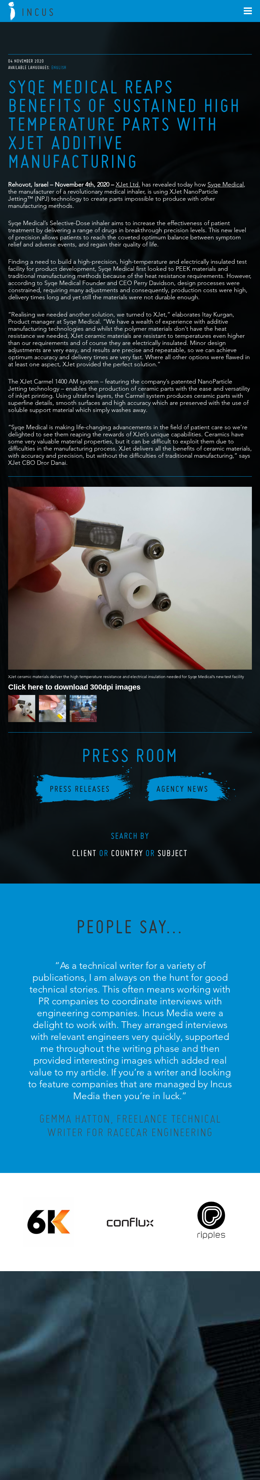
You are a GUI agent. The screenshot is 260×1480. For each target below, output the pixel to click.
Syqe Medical (226, 184)
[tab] (58, 67)
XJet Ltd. (128, 184)
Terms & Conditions (142, 1438)
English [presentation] (58, 67)
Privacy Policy (112, 1438)
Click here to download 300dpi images (74, 687)
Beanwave (163, 1443)
